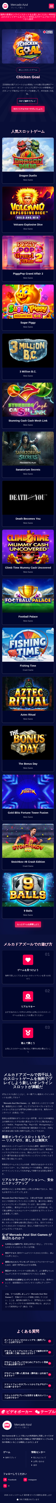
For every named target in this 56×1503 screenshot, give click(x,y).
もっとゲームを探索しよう (28, 924)
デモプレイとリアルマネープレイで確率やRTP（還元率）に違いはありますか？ (26, 1352)
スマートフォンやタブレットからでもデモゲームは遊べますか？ (26, 1385)
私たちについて (39, 1457)
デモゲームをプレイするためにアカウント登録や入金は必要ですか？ (26, 1363)
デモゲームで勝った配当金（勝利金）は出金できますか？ (26, 1374)
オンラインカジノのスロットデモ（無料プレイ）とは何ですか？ (25, 1341)
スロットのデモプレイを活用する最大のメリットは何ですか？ (26, 1396)
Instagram (32, 1480)
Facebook (12, 1480)
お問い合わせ (38, 1461)
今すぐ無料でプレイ (27, 101)
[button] (51, 6)
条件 (35, 1465)
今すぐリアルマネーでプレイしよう (28, 109)
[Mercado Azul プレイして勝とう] (5, 6)
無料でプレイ (10, 1457)
